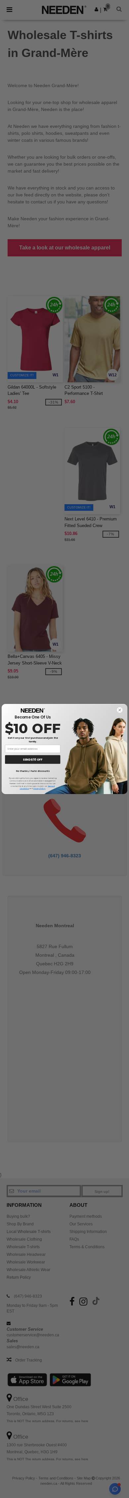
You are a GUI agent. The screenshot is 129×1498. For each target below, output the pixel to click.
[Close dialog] (119, 710)
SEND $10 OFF (32, 760)
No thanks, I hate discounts (33, 771)
